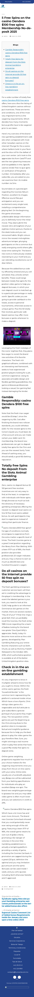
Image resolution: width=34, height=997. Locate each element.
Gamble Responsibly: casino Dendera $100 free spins (16, 53)
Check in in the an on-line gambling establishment (15, 87)
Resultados (8, 1)
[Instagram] (19, 977)
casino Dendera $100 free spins (15, 100)
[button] (29, 6)
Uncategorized (8, 889)
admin (6, 36)
